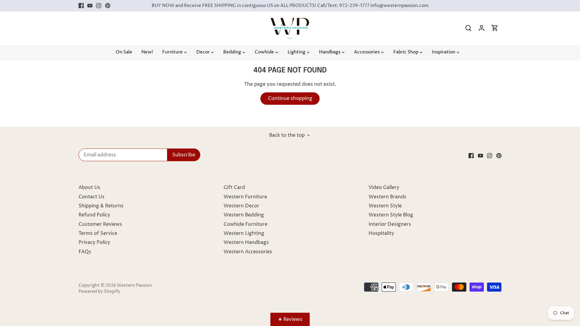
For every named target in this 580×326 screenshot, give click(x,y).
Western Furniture (245, 196)
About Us (89, 187)
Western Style (385, 206)
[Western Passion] (290, 21)
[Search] (468, 28)
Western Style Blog (391, 215)
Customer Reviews (100, 224)
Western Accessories (248, 251)
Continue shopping (290, 98)
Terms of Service (98, 233)
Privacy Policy (94, 242)
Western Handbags (246, 242)
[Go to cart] (494, 28)
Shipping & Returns (101, 206)
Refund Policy (94, 215)
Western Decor (241, 206)
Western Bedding (244, 215)
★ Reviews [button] (290, 319)
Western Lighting (244, 233)
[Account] (481, 28)
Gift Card (234, 187)
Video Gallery (384, 187)
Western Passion (134, 286)
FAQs (85, 251)
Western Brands (387, 196)
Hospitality (381, 233)
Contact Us (92, 196)
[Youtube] (89, 5)
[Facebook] (81, 5)
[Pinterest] (107, 5)
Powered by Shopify (99, 292)
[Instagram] (98, 5)
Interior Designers (390, 224)
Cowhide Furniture (245, 224)
